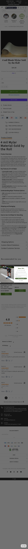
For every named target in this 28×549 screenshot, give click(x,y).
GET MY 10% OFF (21, 278)
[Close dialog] (27, 267)
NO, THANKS (21, 280)
